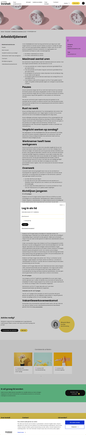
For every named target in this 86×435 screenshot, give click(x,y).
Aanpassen (74, 426)
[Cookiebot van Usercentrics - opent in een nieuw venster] (9, 432)
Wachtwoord (25, 216)
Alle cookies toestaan (75, 422)
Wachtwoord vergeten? (28, 228)
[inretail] (6, 3)
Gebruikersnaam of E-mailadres (30, 212)
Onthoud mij (27, 220)
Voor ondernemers (17, 3)
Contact (55, 2)
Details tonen (21, 432)
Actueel (28, 2)
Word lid (75, 3)
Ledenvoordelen (37, 2)
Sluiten (61, 205)
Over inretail (46, 3)
